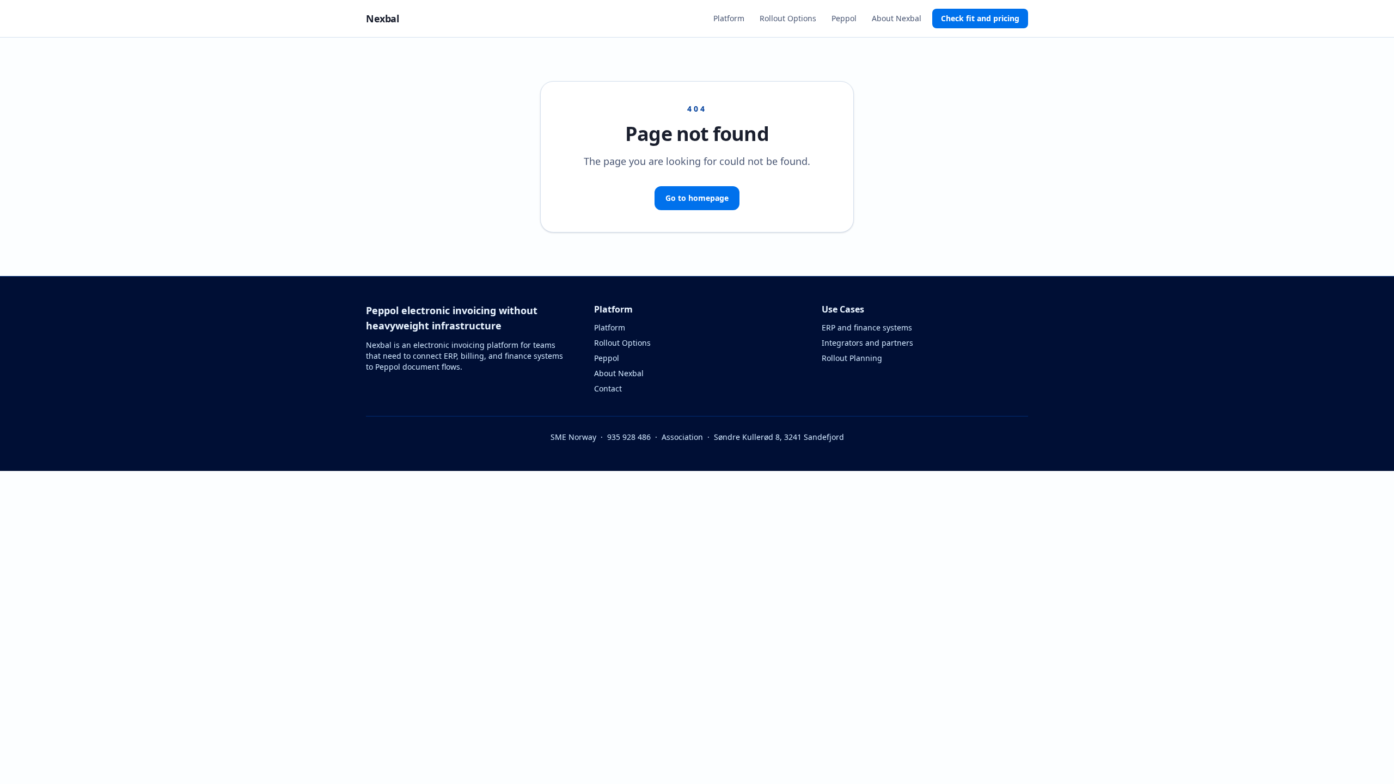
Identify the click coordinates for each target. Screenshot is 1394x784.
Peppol (844, 18)
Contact (608, 388)
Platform (728, 18)
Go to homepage (697, 198)
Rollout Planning (852, 358)
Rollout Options (788, 18)
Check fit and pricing (980, 18)
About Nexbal (896, 18)
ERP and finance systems (867, 327)
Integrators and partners (867, 343)
